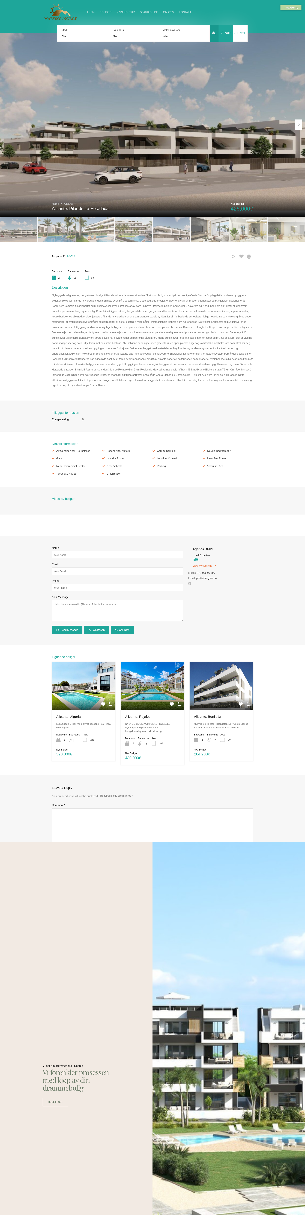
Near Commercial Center (70, 466)
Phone (55, 580)
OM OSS (168, 12)
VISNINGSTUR (126, 12)
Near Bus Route (216, 458)
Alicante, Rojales (138, 717)
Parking (161, 466)
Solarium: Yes (215, 466)
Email (55, 564)
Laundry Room (115, 458)
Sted (64, 29)
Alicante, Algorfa (68, 717)
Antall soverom (171, 29)
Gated (59, 458)
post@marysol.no (206, 578)
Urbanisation (114, 473)
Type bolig (118, 29)
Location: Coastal (167, 458)
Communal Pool (166, 450)
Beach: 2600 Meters (118, 450)
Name (55, 547)
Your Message (60, 596)
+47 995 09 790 (206, 572)
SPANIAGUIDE (149, 12)
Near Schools (114, 466)
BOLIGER (106, 12)
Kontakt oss (55, 1102)
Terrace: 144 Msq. (66, 473)
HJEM (91, 12)
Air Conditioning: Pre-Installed (73, 450)
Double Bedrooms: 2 (219, 450)
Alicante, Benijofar (207, 717)
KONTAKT (185, 12)
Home (55, 203)
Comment (58, 805)
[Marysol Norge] (60, 19)
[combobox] (82, 37)
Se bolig (83, 700)
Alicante (68, 203)
